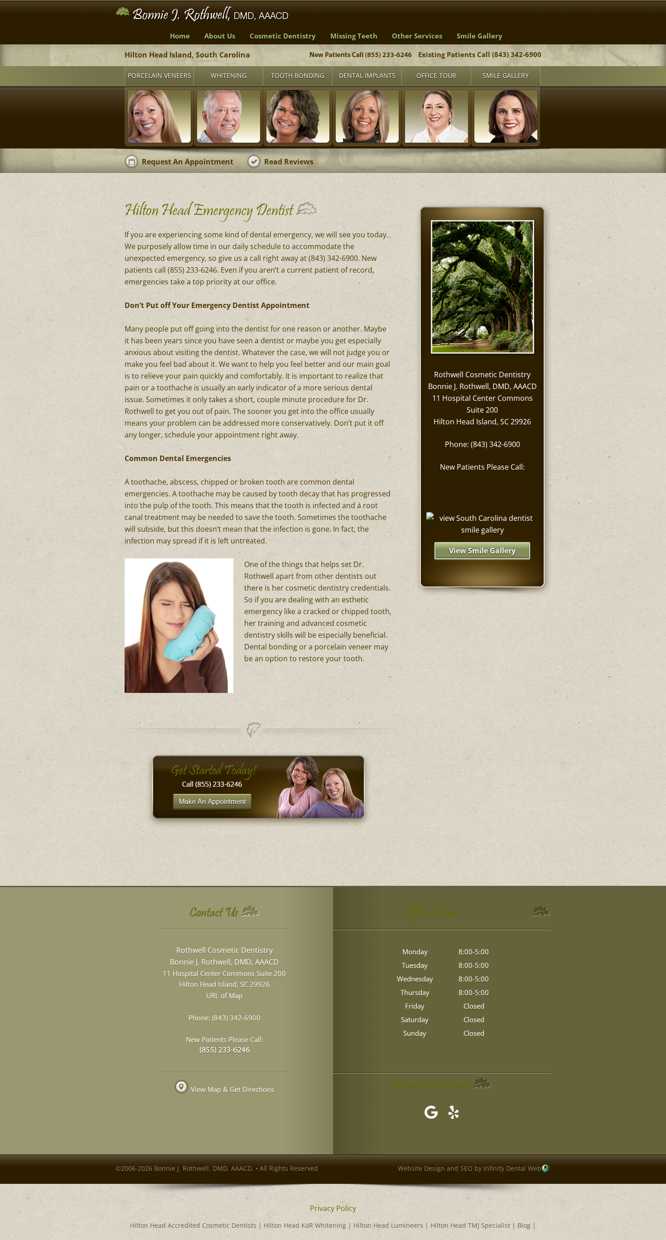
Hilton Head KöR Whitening (305, 1225)
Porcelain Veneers (159, 75)
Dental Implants (367, 75)
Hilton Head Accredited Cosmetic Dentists (193, 1225)
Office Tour (436, 75)
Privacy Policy (333, 1208)
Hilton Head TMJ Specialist (470, 1225)
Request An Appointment (187, 162)
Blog (524, 1225)
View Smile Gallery (482, 551)
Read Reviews (289, 162)
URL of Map (224, 995)
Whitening (228, 75)
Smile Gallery (506, 75)
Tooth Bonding (297, 75)
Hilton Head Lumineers (388, 1225)
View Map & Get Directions (232, 1089)
